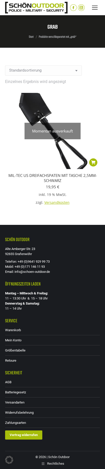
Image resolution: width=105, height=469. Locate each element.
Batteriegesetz (15, 392)
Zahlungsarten (15, 423)
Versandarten (14, 402)
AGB (8, 382)
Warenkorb (13, 330)
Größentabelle (15, 350)
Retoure (10, 360)
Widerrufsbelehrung (19, 412)
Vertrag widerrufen (24, 435)
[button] (9, 460)
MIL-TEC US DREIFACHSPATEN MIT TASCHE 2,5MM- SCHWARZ (52, 178)
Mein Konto (13, 340)
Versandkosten (57, 202)
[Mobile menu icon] (95, 8)
